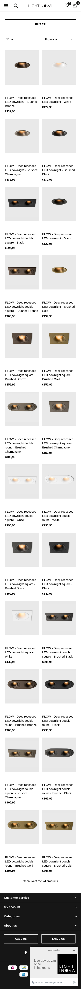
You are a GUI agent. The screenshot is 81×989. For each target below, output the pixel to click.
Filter (40, 24)
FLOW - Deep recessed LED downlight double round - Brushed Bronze (21, 720)
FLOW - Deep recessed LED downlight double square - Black (20, 238)
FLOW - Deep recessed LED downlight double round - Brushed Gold (20, 861)
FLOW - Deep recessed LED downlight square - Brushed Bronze (20, 375)
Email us (58, 938)
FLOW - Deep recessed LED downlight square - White (20, 652)
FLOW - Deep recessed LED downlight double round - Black (57, 720)
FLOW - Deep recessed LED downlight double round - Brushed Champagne (20, 445)
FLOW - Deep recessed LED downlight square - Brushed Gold (57, 375)
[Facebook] (26, 952)
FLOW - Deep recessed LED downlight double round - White (57, 516)
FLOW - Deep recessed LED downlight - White (57, 100)
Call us (21, 938)
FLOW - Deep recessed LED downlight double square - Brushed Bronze (21, 306)
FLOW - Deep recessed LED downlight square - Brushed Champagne (57, 443)
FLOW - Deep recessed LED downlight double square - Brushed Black (57, 652)
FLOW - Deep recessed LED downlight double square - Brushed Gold (57, 861)
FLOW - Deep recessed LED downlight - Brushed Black (58, 170)
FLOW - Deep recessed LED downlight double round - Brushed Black (57, 789)
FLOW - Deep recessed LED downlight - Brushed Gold (58, 306)
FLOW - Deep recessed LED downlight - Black (57, 236)
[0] (75, 5)
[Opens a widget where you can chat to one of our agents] (54, 966)
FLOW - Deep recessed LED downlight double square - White (20, 516)
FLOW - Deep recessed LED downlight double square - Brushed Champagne (20, 791)
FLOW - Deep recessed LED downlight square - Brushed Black (20, 584)
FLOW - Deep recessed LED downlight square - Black (57, 584)
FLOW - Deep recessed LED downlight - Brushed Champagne (21, 170)
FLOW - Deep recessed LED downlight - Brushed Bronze (21, 102)
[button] (6, 5)
